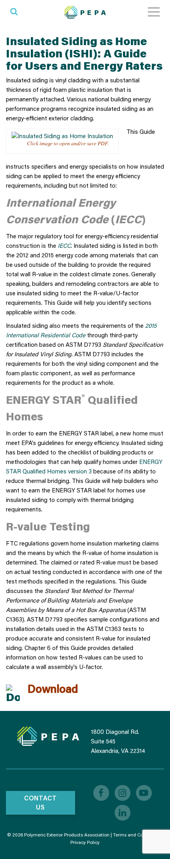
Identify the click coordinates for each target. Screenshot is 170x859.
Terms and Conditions (137, 835)
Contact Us (40, 802)
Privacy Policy (85, 842)
